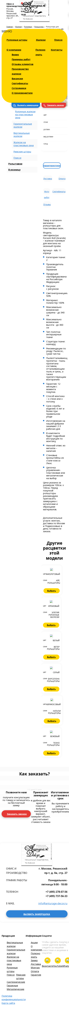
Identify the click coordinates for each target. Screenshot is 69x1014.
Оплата (62, 178)
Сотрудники (19, 88)
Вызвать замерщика (27, 105)
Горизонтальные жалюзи (16, 951)
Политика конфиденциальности (14, 997)
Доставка (47, 178)
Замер (34, 960)
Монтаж (35, 967)
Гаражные (12, 985)
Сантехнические (16, 981)
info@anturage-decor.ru (52, 903)
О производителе (22, 92)
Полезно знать (35, 955)
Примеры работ (21, 59)
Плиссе (58, 39)
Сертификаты (20, 83)
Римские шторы (22, 151)
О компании (14, 49)
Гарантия (36, 974)
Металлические (15, 989)
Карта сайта (8, 1003)
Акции (34, 942)
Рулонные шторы (17, 39)
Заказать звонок (55, 105)
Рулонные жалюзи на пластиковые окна (25, 114)
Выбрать (51, 590)
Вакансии (17, 78)
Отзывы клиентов (22, 64)
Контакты (56, 49)
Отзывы (47, 204)
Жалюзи (41, 39)
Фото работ (46, 192)
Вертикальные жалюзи (15, 944)
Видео (15, 54)
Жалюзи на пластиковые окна (14, 960)
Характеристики (51, 165)
